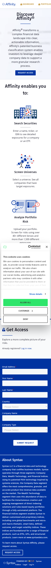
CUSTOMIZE (24, 311)
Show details (35, 294)
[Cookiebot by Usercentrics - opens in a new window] (30, 247)
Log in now (26, 348)
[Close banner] (47, 247)
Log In (31, 564)
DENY (25, 319)
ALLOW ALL (25, 302)
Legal (25, 564)
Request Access (25, 73)
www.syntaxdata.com (36, 537)
